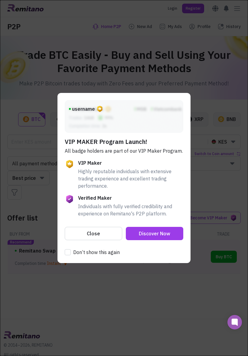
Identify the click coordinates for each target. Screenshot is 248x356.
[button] (93, 233)
